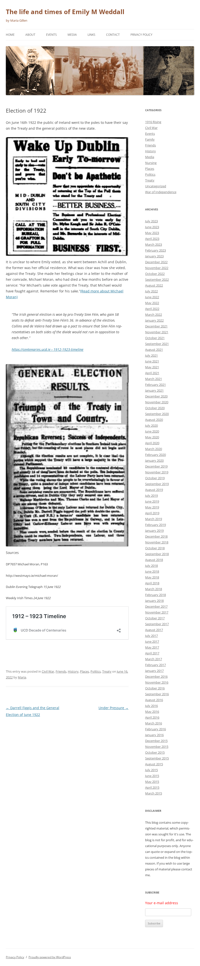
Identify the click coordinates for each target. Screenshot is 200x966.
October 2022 (155, 273)
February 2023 (155, 250)
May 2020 (152, 437)
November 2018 (156, 542)
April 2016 (152, 717)
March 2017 (153, 659)
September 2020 (157, 414)
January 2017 (154, 670)
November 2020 (156, 402)
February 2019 (155, 525)
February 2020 (155, 454)
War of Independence (160, 192)
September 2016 (157, 694)
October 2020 (155, 408)
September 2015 (157, 758)
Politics (95, 671)
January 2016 (154, 735)
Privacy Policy (141, 35)
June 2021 (152, 361)
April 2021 (152, 373)
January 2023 (154, 256)
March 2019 (153, 519)
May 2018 (152, 577)
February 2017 (155, 665)
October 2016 (155, 688)
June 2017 (152, 641)
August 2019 (154, 490)
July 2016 (151, 706)
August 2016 (154, 700)
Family (150, 139)
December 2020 (156, 396)
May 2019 (152, 507)
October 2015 (155, 752)
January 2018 (154, 600)
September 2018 (157, 554)
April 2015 (152, 787)
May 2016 (152, 711)
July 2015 (151, 770)
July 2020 (151, 425)
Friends (61, 671)
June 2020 (152, 431)
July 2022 (151, 291)
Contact (113, 35)
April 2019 (152, 513)
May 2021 (152, 367)
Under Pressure (114, 707)
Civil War (48, 671)
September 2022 (157, 279)
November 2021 (156, 332)
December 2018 (156, 536)
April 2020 (152, 443)
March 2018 (153, 589)
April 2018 (152, 583)
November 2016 (156, 682)
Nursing (151, 163)
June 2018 (152, 571)
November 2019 (156, 472)
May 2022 (152, 303)
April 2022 (152, 309)
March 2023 (153, 244)
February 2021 (155, 384)
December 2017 (156, 606)
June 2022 (152, 297)
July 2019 (151, 495)
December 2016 (156, 676)
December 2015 (156, 741)
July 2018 (151, 565)
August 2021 (154, 349)
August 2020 (154, 419)
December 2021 (156, 326)
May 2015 (152, 781)
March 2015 (153, 793)
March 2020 (153, 449)
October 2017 (155, 618)
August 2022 (154, 285)
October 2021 (155, 338)
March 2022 (153, 314)
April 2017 (152, 653)
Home (10, 35)
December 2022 (156, 262)
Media (72, 35)
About (30, 35)
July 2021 (151, 355)
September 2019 (157, 484)
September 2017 (157, 624)
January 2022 (154, 320)
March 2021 (153, 379)
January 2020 (154, 460)
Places (84, 671)
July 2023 (151, 221)
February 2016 (155, 729)
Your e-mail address (161, 903)
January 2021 (154, 390)
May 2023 (152, 233)
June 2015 (152, 776)
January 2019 (154, 530)
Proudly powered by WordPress (50, 957)
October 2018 (155, 548)
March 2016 (153, 723)
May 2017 (152, 647)
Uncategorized (155, 186)
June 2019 (152, 501)
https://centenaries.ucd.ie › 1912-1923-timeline (47, 349)
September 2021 (157, 344)
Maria (22, 677)
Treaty (106, 671)
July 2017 (151, 635)
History (73, 671)
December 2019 (156, 466)
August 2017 (154, 630)
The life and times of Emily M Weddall (65, 11)
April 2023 (152, 238)
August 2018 (154, 560)
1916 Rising (153, 122)
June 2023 (152, 227)
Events (51, 35)
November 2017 (156, 612)
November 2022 (156, 268)
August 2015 (154, 764)
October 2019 (155, 478)
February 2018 (155, 595)
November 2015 (156, 746)
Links (91, 35)
